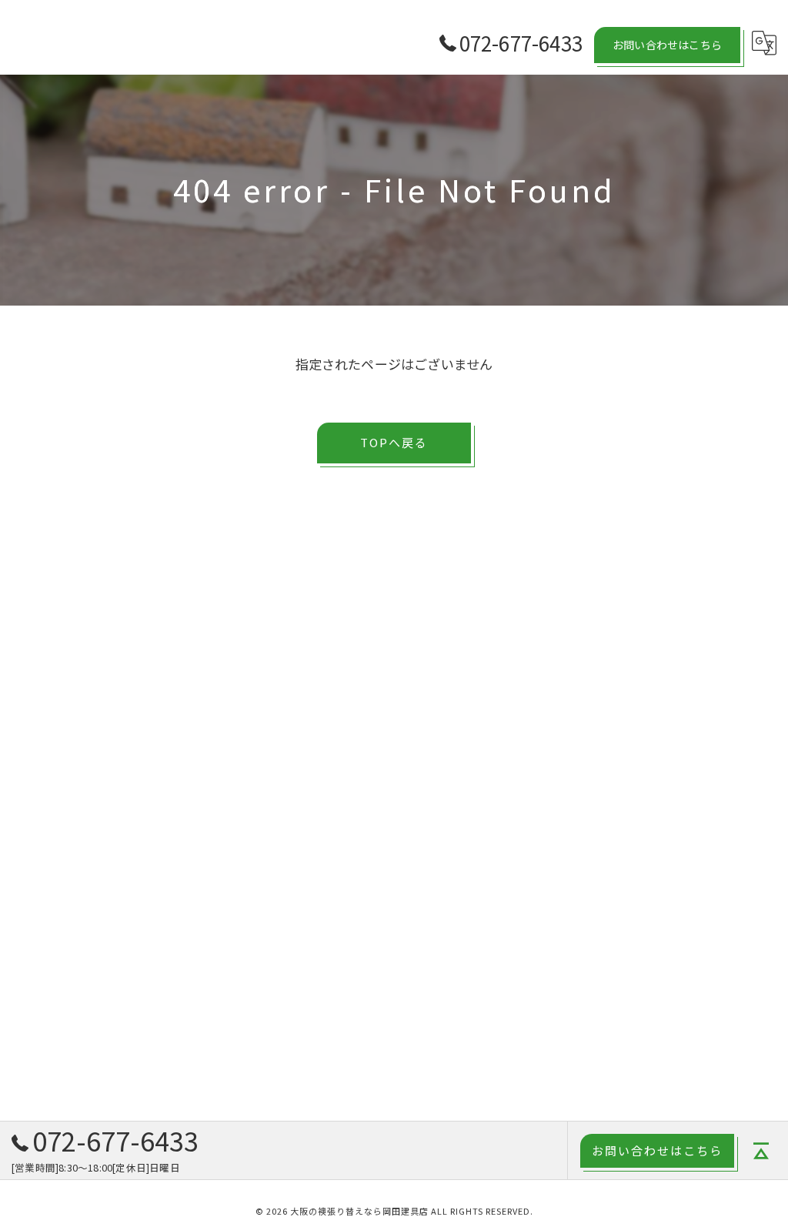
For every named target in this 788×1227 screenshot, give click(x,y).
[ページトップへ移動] (761, 1150)
